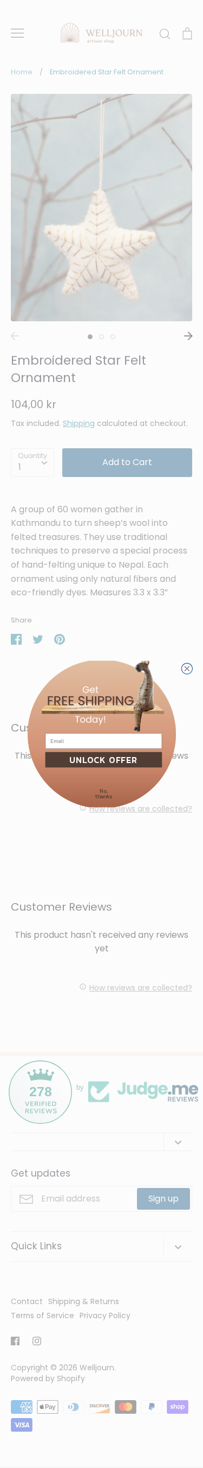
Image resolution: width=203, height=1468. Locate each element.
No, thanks (103, 794)
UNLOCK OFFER (103, 759)
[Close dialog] (186, 668)
